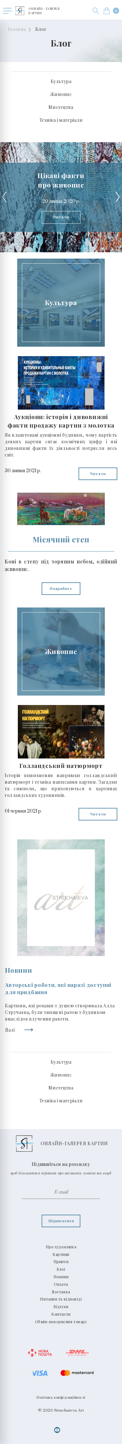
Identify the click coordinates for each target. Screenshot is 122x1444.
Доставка (61, 1291)
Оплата (61, 1284)
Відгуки (61, 1306)
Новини (61, 1276)
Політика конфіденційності (61, 1397)
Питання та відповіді (61, 1298)
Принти (61, 1261)
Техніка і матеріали (61, 120)
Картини (61, 1254)
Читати (61, 217)
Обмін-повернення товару (61, 1321)
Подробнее (61, 588)
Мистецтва (60, 107)
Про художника (61, 1246)
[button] (96, 11)
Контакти (60, 1314)
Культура (61, 81)
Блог (40, 29)
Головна (17, 29)
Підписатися (61, 1220)
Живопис (61, 94)
